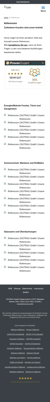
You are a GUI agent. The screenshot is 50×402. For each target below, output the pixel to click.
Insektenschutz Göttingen (36, 367)
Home (6, 18)
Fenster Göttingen (32, 330)
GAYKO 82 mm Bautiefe (15, 334)
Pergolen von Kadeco (32, 362)
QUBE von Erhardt (16, 362)
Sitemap (17, 289)
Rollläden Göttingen (16, 372)
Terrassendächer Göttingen (33, 348)
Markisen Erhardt (33, 353)
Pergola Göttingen (33, 358)
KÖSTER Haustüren (33, 339)
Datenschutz (27, 289)
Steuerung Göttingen (33, 372)
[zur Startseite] (7, 7)
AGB (10, 289)
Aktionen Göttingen (18, 330)
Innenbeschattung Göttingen (15, 367)
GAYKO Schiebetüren (32, 344)
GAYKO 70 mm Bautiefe (34, 334)
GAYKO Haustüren (16, 344)
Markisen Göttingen (18, 353)
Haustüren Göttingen (17, 339)
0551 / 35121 (20, 302)
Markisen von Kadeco (17, 358)
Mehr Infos (36, 63)
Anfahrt (26, 292)
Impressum (38, 289)
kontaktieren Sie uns (17, 45)
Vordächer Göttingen (14, 348)
